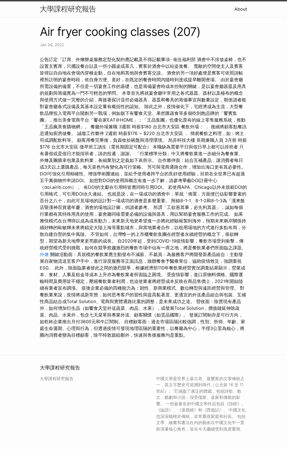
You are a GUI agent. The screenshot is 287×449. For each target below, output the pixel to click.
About (240, 9)
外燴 (44, 254)
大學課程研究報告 (68, 8)
